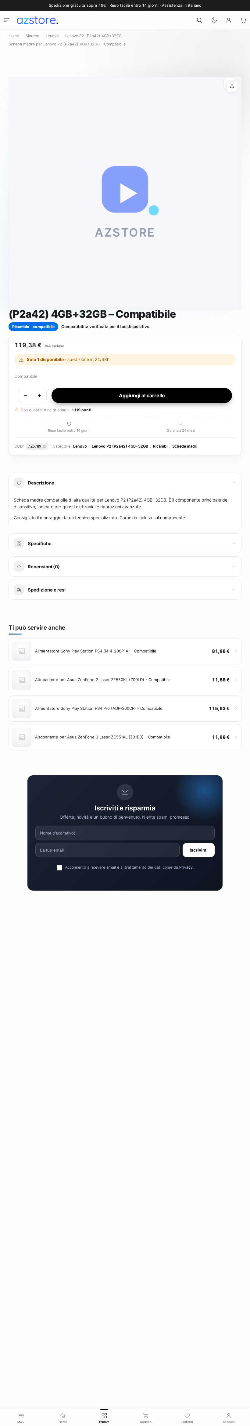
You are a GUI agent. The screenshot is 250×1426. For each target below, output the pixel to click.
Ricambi (160, 446)
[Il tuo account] (228, 20)
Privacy (186, 867)
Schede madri (184, 446)
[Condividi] (232, 86)
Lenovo (52, 36)
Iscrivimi (199, 849)
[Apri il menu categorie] (6, 20)
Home (14, 36)
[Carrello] (243, 20)
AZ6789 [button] (34, 446)
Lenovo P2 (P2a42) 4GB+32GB (93, 36)
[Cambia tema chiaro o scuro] (214, 20)
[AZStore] (37, 20)
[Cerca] (199, 20)
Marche (32, 36)
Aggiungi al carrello (142, 395)
